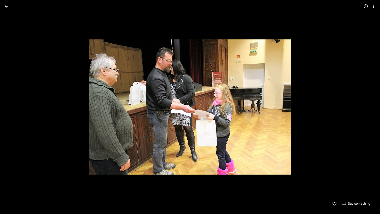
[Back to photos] (6, 6)
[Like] (334, 203)
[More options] (374, 6)
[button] (11, 107)
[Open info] (366, 6)
